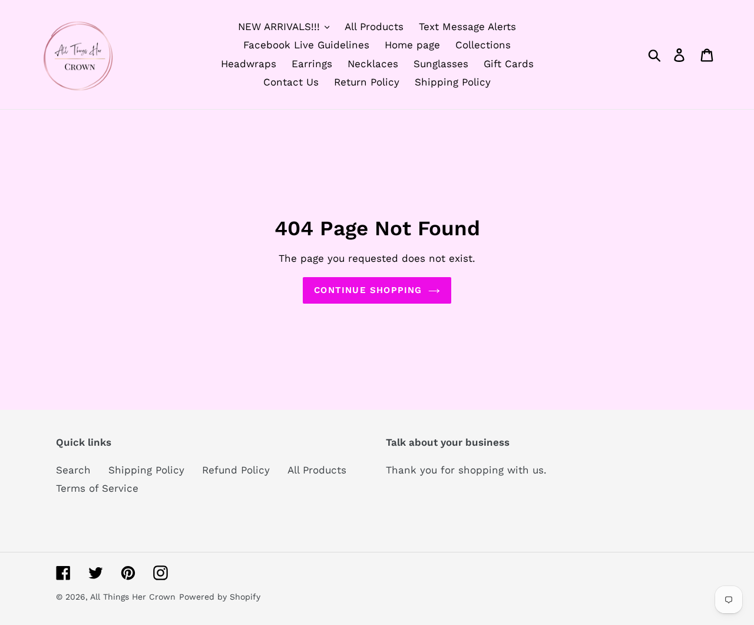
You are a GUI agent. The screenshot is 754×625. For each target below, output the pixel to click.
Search (73, 470)
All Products (316, 470)
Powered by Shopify (219, 596)
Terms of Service (97, 488)
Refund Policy (236, 470)
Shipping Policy (146, 470)
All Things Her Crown (133, 596)
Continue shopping (368, 290)
